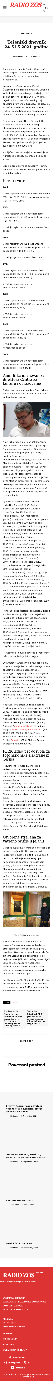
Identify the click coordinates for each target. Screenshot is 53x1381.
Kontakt (8, 1344)
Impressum (10, 1338)
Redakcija (14, 1116)
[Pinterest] (26, 1048)
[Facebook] (13, 1048)
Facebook (19, 1357)
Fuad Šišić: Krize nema (19, 1243)
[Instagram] (5, 1363)
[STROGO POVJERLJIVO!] (26, 1182)
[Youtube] (12, 1368)
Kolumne (26, 33)
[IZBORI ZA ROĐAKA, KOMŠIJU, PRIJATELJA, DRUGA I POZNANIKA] (26, 1136)
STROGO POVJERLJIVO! (19, 1200)
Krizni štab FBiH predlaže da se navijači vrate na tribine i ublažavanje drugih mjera (37, 1019)
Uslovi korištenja (15, 1349)
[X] (20, 1048)
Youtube (20, 1368)
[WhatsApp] (33, 1048)
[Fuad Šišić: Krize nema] (26, 1225)
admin (20, 56)
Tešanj (14, 740)
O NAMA (8, 1333)
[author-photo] (8, 1115)
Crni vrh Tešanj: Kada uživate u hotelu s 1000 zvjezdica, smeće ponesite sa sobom (24, 1109)
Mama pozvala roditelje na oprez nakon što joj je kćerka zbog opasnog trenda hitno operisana (13, 1020)
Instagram (14, 1363)
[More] (40, 1048)
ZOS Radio (14, 1205)
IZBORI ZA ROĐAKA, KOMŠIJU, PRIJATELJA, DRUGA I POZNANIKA (25, 1156)
